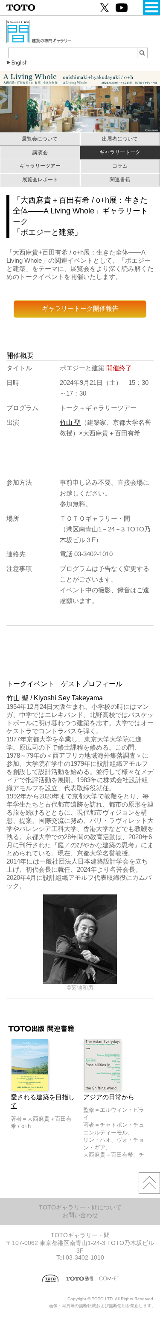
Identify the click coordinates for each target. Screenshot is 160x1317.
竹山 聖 (70, 422)
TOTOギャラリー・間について (80, 1207)
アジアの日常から (108, 1097)
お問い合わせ (80, 1215)
